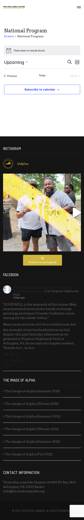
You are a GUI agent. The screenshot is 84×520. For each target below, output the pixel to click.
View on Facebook (13, 361)
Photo (14, 354)
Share (9, 365)
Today (42, 75)
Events (9, 36)
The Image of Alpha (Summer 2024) (32, 416)
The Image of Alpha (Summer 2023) (32, 441)
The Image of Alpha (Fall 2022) (29, 454)
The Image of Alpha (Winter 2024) (32, 429)
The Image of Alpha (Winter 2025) (32, 404)
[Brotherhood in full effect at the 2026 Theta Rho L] (42, 212)
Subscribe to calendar (39, 89)
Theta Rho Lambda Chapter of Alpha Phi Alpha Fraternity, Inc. (42, 289)
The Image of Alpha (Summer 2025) (32, 391)
